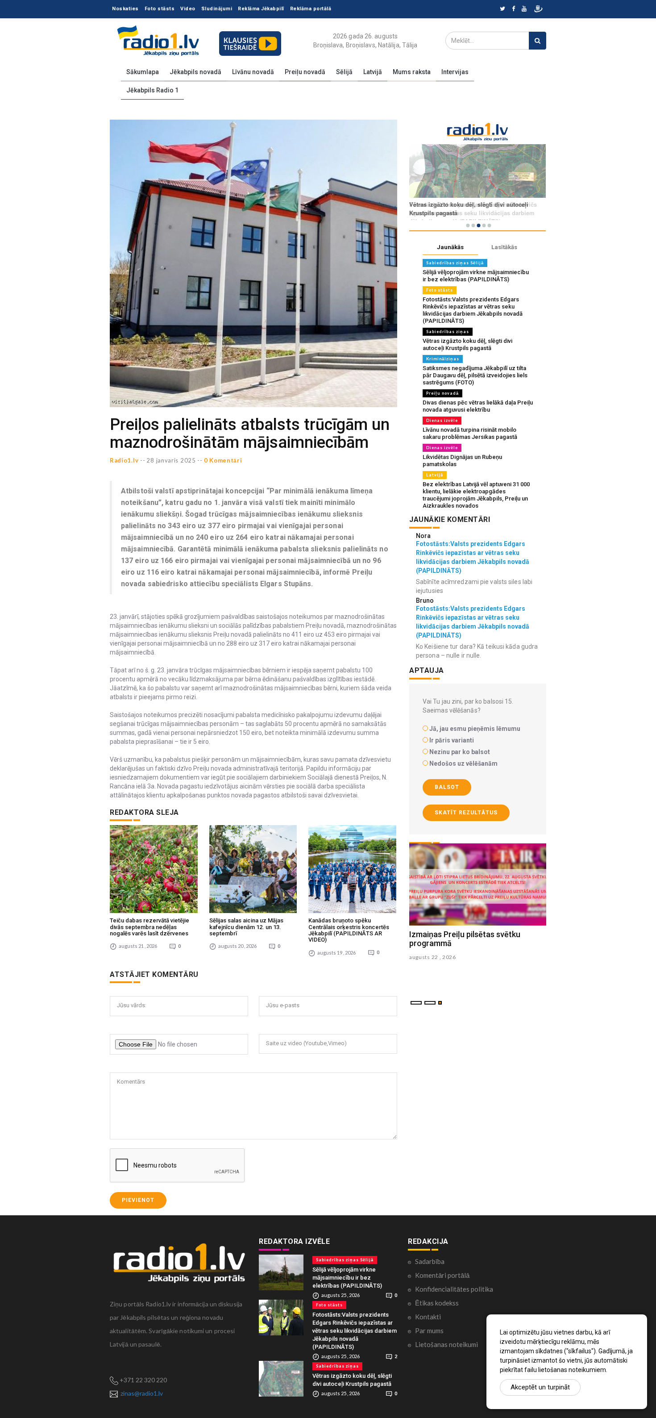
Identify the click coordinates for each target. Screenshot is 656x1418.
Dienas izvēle (442, 420)
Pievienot (138, 1200)
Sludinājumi (217, 9)
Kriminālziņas (442, 358)
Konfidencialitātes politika (454, 1289)
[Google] (524, 9)
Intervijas (455, 71)
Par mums (429, 1330)
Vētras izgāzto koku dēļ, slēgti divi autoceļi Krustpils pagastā (467, 344)
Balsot (447, 787)
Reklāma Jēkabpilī (261, 9)
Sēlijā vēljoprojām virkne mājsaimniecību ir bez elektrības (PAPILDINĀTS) (476, 276)
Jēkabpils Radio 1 (152, 90)
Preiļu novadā (305, 71)
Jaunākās (450, 247)
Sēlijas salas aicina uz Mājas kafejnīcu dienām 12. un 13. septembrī (246, 927)
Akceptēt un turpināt (540, 1387)
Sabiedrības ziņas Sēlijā (455, 262)
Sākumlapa (142, 71)
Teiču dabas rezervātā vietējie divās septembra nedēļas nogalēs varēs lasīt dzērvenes (149, 927)
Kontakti (428, 1317)
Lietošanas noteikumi (446, 1344)
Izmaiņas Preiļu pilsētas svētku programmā (464, 939)
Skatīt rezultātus (466, 812)
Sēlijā (344, 71)
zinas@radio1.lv (141, 1393)
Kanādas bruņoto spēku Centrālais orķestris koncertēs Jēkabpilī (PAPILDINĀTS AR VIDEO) (348, 930)
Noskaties (125, 9)
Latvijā (372, 71)
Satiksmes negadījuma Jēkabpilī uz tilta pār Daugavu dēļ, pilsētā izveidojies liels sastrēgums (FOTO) (475, 375)
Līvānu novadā (253, 71)
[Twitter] (502, 9)
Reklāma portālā (311, 9)
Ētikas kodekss (437, 1303)
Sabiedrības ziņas (447, 331)
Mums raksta (412, 71)
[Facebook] (513, 9)
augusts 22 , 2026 (432, 957)
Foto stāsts (160, 9)
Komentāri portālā (442, 1275)
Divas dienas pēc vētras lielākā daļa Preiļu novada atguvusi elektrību (478, 406)
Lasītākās (504, 247)
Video (187, 9)
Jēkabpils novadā (195, 71)
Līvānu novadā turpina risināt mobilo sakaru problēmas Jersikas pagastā (470, 433)
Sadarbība (429, 1261)
